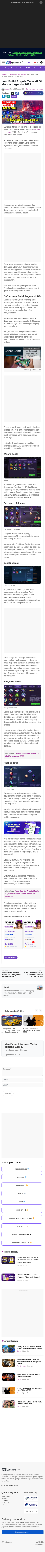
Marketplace (6, 1496)
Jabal (7, 89)
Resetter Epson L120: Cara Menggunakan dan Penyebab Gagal (29, 1361)
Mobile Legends (20, 74)
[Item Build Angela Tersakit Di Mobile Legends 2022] (17, 93)
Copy (14, 96)
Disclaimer (40, 1543)
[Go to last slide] (36, 1010)
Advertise (5, 1505)
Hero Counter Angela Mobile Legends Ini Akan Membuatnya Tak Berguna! (22, 893)
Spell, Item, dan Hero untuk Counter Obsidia (28, 1375)
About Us (5, 1501)
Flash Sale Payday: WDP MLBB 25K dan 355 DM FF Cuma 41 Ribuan (29, 1259)
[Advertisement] (22, 25)
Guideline (40, 1541)
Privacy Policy (39, 1544)
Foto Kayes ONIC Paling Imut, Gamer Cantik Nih (29, 1403)
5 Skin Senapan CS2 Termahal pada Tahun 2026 (31, 1030)
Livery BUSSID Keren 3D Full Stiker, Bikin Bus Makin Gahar (29, 1347)
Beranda (4, 74)
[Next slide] (40, 1010)
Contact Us (6, 1503)
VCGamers (7, 1543)
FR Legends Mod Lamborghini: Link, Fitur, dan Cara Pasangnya (11, 1030)
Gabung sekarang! (22, 1532)
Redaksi (4, 1499)
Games (11, 74)
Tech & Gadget (21, 1366)
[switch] (41, 62)
